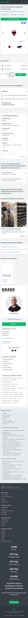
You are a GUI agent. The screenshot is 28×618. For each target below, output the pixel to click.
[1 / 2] (14, 33)
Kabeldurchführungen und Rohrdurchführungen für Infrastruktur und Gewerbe (13, 435)
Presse (2, 498)
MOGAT (4, 418)
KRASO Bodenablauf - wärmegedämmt (12, 475)
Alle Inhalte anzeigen (7, 369)
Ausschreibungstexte (7, 363)
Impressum (22, 615)
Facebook (3, 530)
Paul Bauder (6, 423)
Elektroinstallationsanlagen (17, 394)
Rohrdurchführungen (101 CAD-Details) (7, 275)
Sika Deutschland (7, 415)
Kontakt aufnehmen (14, 319)
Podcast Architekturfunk (6, 541)
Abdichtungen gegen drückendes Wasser (9, 386)
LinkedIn (3, 536)
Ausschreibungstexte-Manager (7, 510)
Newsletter (3, 509)
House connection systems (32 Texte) (11, 252)
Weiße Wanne (13, 390)
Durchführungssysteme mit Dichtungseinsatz (10, 392)
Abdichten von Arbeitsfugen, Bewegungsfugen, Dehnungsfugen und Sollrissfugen (12, 449)
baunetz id (3, 525)
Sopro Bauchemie (7, 420)
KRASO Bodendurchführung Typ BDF (12, 477)
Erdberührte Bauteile (12, 398)
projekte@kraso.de (6, 341)
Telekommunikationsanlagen (7, 396)
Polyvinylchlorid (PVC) (16, 145)
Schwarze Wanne (5, 394)
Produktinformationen (7, 359)
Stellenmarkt (4, 514)
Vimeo (2, 537)
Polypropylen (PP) (6, 145)
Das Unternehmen (5, 494)
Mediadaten (3, 500)
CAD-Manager (4, 512)
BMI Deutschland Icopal (9, 422)
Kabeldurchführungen (6, 402)
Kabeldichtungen (16, 400)
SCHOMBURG (6, 416)
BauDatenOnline (4, 521)
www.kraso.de (5, 343)
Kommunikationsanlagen (18, 396)
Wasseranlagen (5, 398)
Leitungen (20, 392)
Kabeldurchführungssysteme (7, 400)
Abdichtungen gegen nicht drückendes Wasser (10, 384)
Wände (19, 398)
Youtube (3, 539)
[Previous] (3, 32)
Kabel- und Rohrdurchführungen (11, 229)
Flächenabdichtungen (6, 390)
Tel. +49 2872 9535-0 (7, 338)
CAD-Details (5, 365)
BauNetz (3, 523)
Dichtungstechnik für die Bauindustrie (12, 446)
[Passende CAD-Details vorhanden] (25, 23)
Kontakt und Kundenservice (7, 496)
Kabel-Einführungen (14, 402)
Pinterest (3, 534)
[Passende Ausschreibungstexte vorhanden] (22, 23)
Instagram (3, 532)
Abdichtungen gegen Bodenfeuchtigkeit (9, 388)
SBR (4, 147)
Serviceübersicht (4, 507)
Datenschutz (16, 615)
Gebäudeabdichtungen (21, 388)
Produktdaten (5, 361)
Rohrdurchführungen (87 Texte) (9, 247)
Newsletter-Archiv (5, 501)
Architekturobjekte (6, 367)
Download (19, 74)
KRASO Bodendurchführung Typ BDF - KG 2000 (14, 479)
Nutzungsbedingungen (8, 615)
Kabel (11, 394)
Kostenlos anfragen (14, 602)
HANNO (4, 413)
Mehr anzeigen (23, 156)
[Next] (24, 32)
